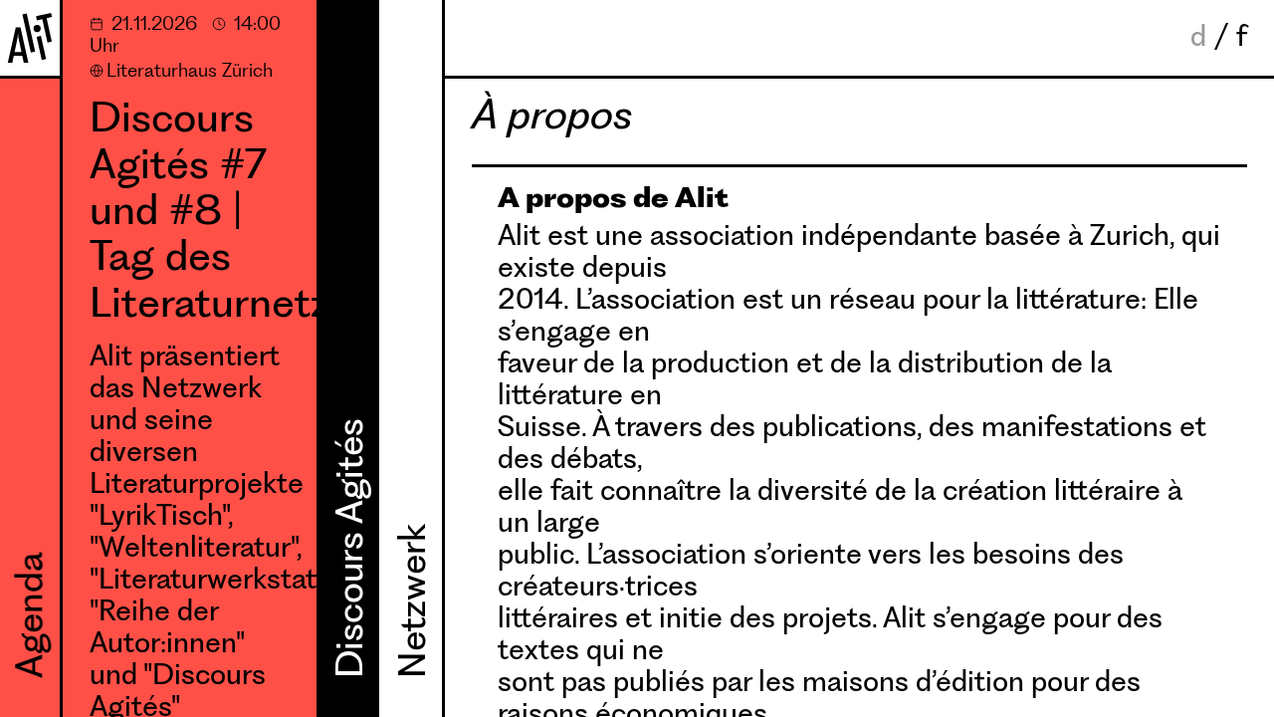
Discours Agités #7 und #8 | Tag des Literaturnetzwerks (203, 211)
